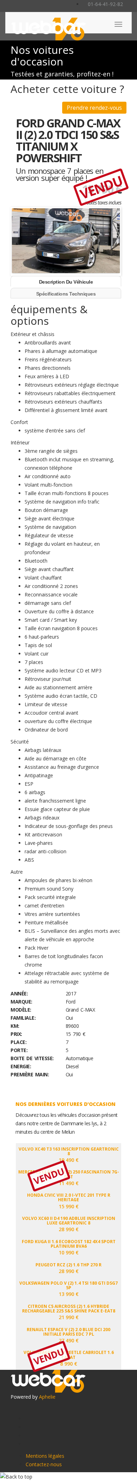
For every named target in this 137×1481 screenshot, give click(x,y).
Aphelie (47, 1396)
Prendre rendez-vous (94, 108)
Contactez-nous (44, 1464)
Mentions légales (45, 1455)
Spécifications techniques (66, 294)
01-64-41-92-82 (104, 4)
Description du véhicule (66, 282)
